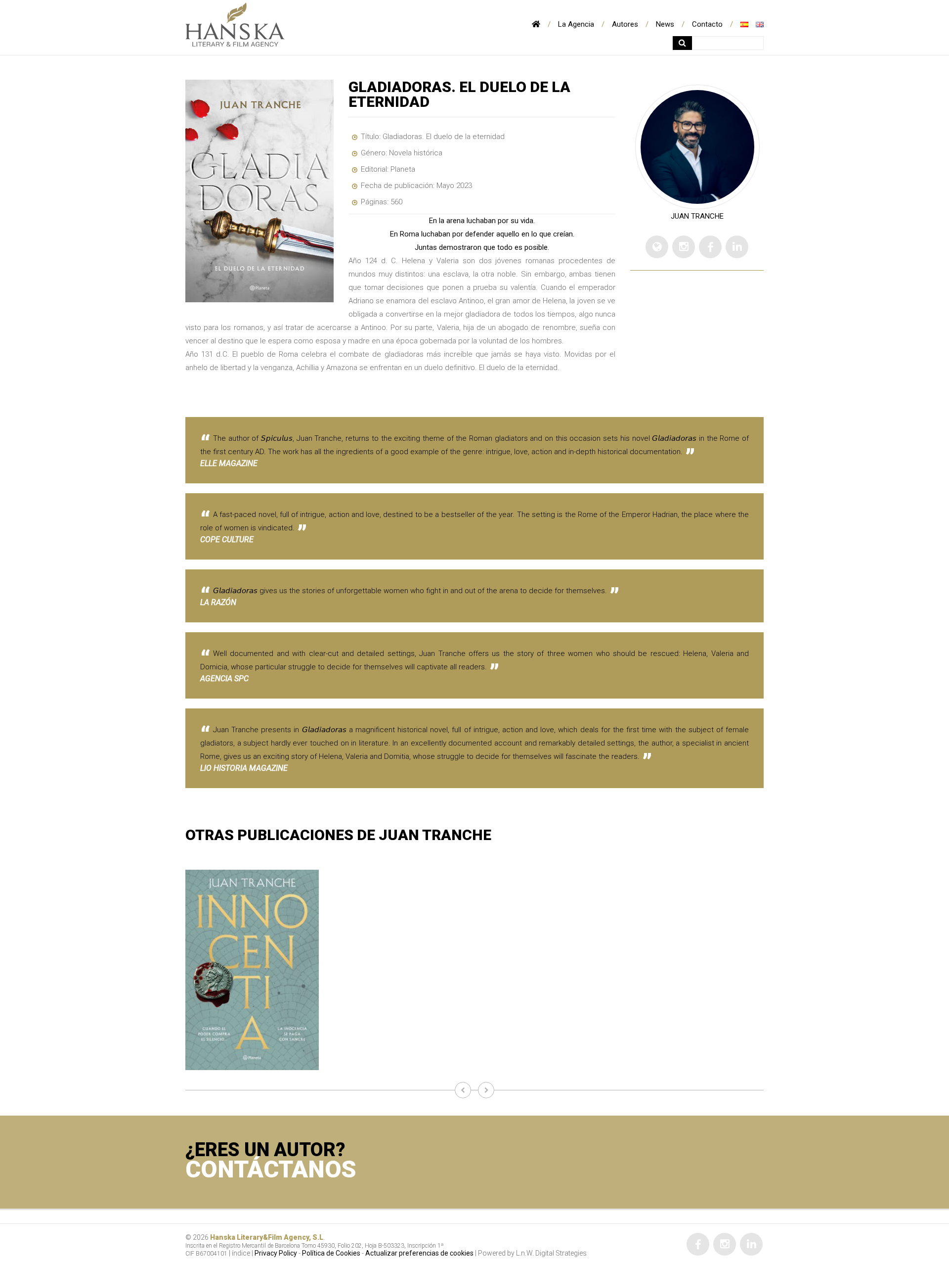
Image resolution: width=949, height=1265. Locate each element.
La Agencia (576, 24)
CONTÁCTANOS (270, 1169)
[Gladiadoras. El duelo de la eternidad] (259, 191)
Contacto (707, 24)
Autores (625, 24)
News (665, 24)
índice (241, 1253)
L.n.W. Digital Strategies (551, 1253)
